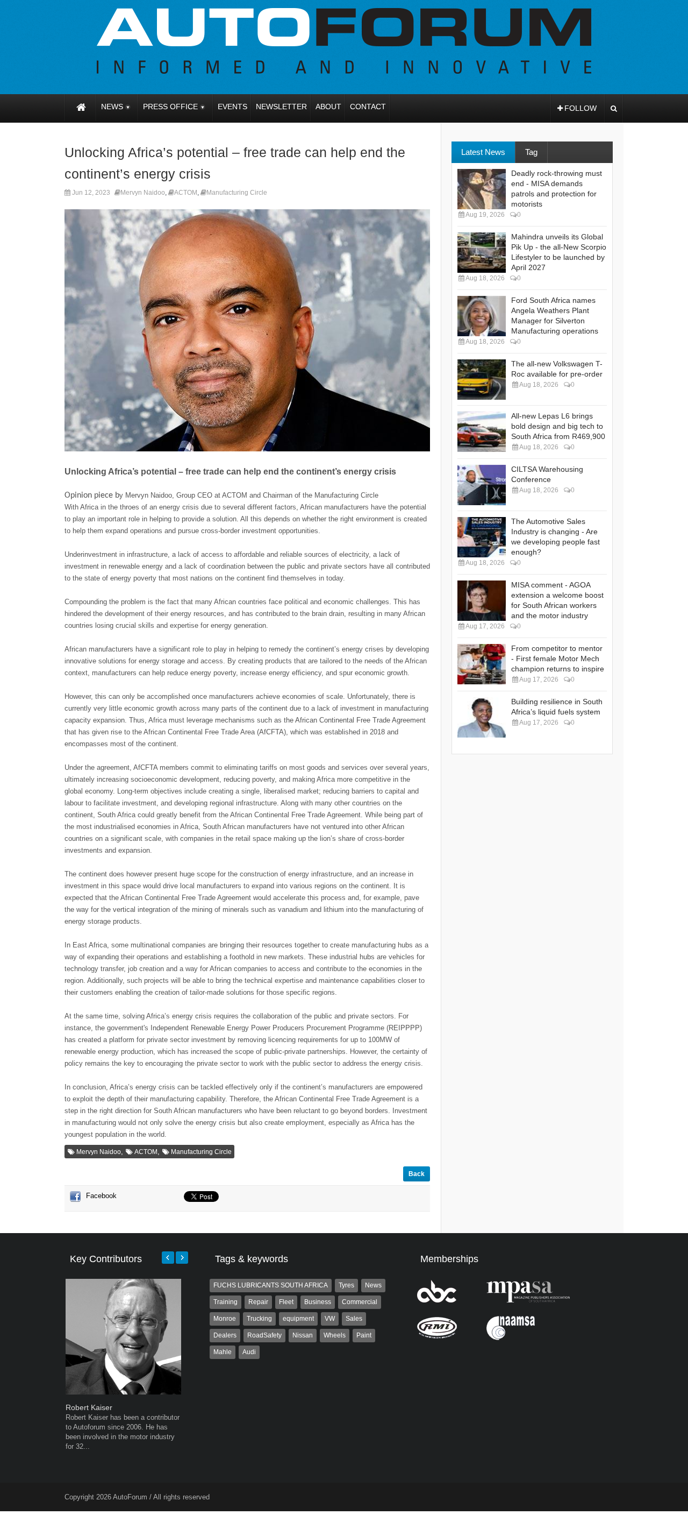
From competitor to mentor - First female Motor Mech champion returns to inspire (557, 658)
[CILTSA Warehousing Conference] (481, 485)
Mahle (222, 1352)
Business (317, 1302)
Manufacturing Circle (236, 192)
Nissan (302, 1335)
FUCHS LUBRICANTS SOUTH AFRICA (270, 1285)
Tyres (346, 1285)
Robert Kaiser (89, 1407)
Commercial (359, 1302)
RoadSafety (264, 1335)
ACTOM (185, 192)
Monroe (224, 1318)
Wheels (335, 1335)
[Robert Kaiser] (123, 1392)
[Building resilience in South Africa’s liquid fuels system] (481, 717)
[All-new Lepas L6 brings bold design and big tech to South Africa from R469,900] (481, 432)
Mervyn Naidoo (142, 192)
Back (416, 1174)
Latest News (483, 152)
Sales (354, 1318)
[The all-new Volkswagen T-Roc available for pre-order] (481, 379)
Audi (249, 1352)
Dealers (224, 1335)
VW (330, 1318)
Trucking (259, 1318)
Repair (258, 1302)
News (373, 1285)
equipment (298, 1318)
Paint (363, 1335)
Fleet (286, 1302)
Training (225, 1302)
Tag (531, 152)
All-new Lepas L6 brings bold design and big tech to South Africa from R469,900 (558, 426)
